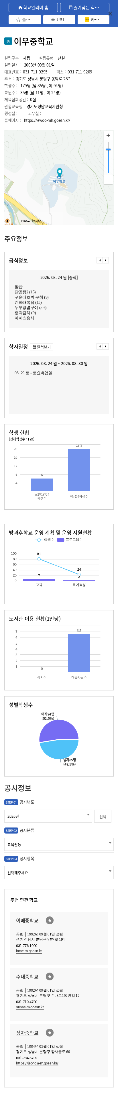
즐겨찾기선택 (50, 920)
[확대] (108, 135)
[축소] (108, 179)
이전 (100, 260)
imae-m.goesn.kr (29, 950)
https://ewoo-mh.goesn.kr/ (47, 120)
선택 (102, 816)
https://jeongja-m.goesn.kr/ (37, 1063)
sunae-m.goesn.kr (30, 1006)
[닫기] (110, 13)
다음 (106, 260)
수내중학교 (27, 976)
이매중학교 (27, 920)
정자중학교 (27, 1032)
